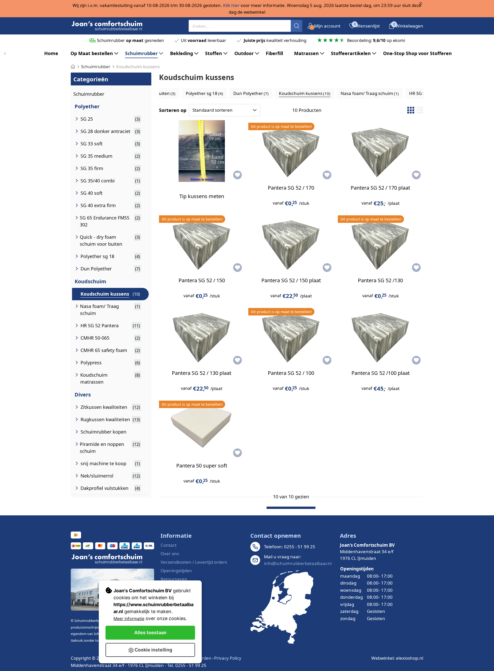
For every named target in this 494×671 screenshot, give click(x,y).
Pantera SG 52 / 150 (202, 280)
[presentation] (246, 26)
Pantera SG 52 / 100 (291, 372)
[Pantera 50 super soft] (202, 429)
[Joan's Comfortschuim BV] (107, 26)
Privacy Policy (227, 658)
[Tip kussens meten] (202, 151)
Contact (169, 545)
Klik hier (231, 5)
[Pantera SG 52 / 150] (202, 244)
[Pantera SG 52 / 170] (291, 151)
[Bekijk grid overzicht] (410, 110)
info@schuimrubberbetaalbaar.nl (298, 563)
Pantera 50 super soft (201, 465)
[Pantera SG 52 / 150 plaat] (291, 244)
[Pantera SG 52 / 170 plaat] (380, 151)
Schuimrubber (88, 94)
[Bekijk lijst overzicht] (420, 110)
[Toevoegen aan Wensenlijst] (237, 175)
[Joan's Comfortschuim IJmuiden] (281, 607)
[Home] (73, 66)
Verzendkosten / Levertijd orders (194, 562)
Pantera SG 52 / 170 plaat (380, 187)
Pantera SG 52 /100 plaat (380, 372)
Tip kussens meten (201, 196)
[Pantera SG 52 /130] (380, 244)
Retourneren (174, 579)
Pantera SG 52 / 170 (291, 187)
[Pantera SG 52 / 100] (291, 336)
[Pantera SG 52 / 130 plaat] (202, 336)
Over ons (170, 554)
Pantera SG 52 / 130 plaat (201, 372)
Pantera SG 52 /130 (380, 280)
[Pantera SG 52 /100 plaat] (380, 336)
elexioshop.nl (409, 658)
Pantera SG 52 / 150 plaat (291, 280)
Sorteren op (172, 110)
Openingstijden (176, 570)
